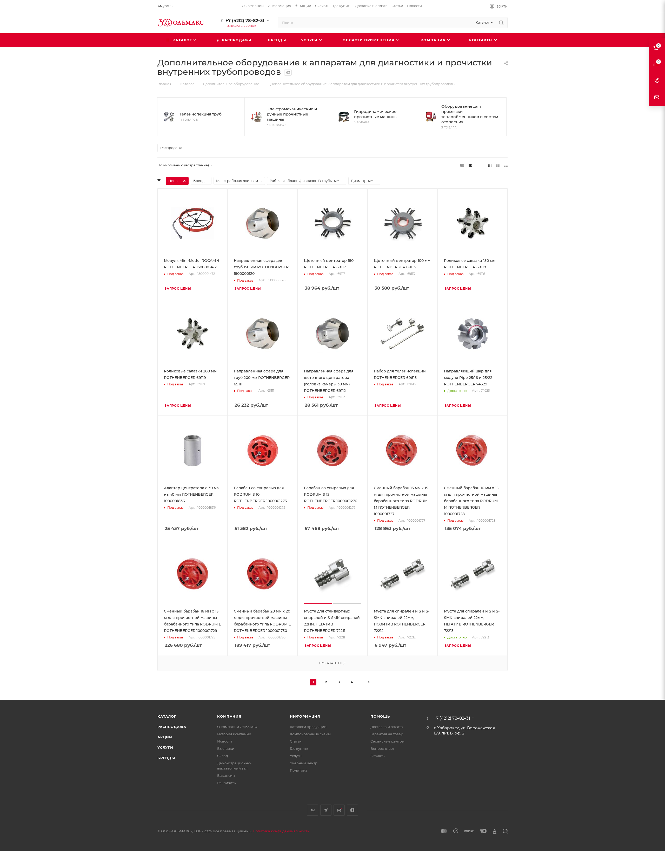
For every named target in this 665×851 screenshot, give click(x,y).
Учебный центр (303, 763)
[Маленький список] (462, 165)
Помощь (380, 716)
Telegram (325, 810)
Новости (224, 741)
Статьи (296, 741)
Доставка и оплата (386, 727)
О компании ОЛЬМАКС (237, 727)
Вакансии (226, 775)
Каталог (166, 716)
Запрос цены (178, 288)
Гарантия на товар (386, 734)
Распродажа (171, 727)
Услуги (165, 747)
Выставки (225, 748)
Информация (305, 716)
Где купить (299, 748)
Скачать (377, 756)
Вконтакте (312, 810)
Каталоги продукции (308, 727)
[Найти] (501, 22)
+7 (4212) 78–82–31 (244, 20)
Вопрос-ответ (382, 748)
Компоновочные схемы (310, 734)
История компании (234, 734)
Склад (222, 756)
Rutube (339, 810)
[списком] (497, 165)
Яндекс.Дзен (352, 810)
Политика (298, 770)
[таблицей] (505, 165)
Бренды (166, 758)
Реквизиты (226, 783)
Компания (229, 716)
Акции (164, 737)
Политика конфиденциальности (281, 831)
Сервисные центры (387, 741)
